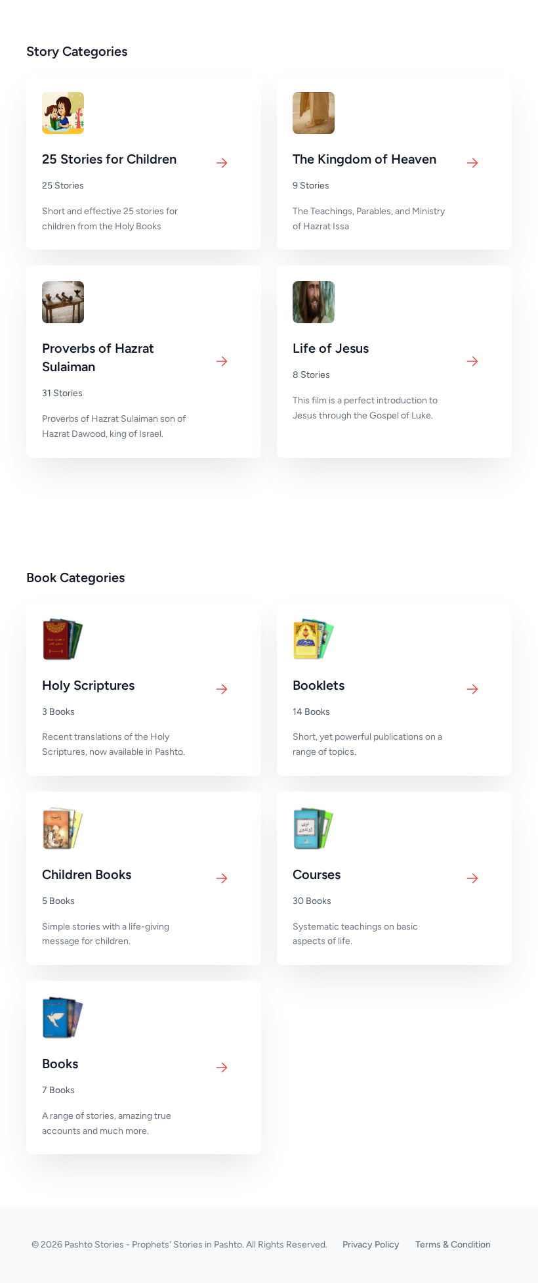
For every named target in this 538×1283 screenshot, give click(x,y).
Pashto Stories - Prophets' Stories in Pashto (153, 1244)
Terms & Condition (453, 1244)
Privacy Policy (371, 1244)
